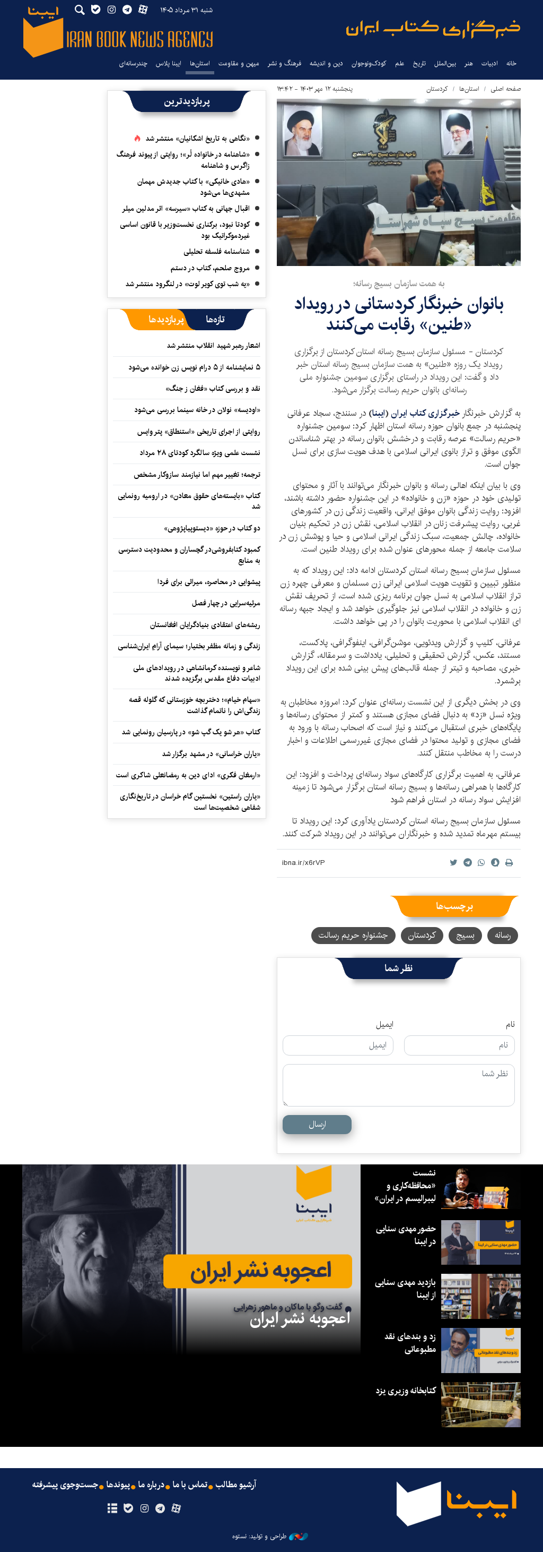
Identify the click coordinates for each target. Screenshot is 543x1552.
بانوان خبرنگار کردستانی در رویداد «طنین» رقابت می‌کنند (399, 314)
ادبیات (489, 63)
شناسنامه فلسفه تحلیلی (216, 252)
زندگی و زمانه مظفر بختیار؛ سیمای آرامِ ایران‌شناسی (189, 646)
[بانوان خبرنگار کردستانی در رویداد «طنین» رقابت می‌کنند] (399, 182)
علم (400, 63)
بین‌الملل (445, 63)
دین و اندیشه (326, 63)
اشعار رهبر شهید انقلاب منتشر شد (213, 345)
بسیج (465, 935)
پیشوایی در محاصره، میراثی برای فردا (208, 582)
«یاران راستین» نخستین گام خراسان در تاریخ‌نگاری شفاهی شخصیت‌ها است (190, 802)
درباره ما (151, 1485)
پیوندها (118, 1485)
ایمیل (384, 1024)
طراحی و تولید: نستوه (259, 1536)
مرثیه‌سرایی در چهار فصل (226, 603)
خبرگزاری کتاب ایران (425, 413)
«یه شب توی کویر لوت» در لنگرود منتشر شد (187, 284)
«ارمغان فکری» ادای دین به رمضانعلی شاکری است (188, 775)
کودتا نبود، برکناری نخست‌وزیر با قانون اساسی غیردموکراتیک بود (185, 230)
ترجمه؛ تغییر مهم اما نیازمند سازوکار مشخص (197, 475)
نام (510, 1024)
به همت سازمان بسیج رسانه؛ (399, 284)
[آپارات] (176, 1509)
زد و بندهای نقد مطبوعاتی (410, 1343)
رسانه (503, 935)
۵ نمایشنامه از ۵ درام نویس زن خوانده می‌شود (193, 367)
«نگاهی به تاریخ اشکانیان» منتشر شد (197, 138)
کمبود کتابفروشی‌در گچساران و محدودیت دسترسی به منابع (189, 555)
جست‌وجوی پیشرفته (65, 1485)
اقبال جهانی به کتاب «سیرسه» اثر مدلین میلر (186, 209)
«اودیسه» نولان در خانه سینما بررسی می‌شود (197, 410)
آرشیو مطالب (236, 1485)
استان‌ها (200, 63)
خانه (511, 63)
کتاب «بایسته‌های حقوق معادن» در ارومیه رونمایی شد (189, 501)
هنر (469, 63)
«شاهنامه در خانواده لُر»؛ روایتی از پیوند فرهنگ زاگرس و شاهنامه (183, 160)
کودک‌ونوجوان (369, 63)
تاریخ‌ (419, 63)
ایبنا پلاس (168, 63)
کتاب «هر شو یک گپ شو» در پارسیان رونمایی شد (190, 732)
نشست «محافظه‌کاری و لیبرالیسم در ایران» (405, 1186)
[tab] (215, 319)
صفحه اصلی (506, 89)
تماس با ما (190, 1485)
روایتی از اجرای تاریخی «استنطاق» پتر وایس (198, 432)
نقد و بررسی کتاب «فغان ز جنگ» (212, 389)
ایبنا (433, 29)
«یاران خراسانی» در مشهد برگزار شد (211, 754)
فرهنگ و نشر (284, 63)
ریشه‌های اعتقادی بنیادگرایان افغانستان (205, 625)
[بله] (128, 1509)
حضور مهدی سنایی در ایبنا (406, 1235)
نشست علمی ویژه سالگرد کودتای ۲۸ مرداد (199, 453)
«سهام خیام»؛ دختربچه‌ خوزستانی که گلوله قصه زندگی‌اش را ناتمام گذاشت (194, 705)
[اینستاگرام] (144, 1509)
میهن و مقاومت (238, 63)
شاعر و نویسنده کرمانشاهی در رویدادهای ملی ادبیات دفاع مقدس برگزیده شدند (196, 673)
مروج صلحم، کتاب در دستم (210, 268)
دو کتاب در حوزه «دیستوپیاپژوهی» (212, 528)
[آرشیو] (112, 1509)
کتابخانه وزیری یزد (405, 1391)
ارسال (317, 1124)
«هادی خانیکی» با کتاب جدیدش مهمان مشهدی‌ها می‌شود (193, 187)
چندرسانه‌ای (133, 63)
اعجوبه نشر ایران (300, 1318)
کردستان (437, 89)
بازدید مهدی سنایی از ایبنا (405, 1288)
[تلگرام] (160, 1509)
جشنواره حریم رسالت (353, 935)
